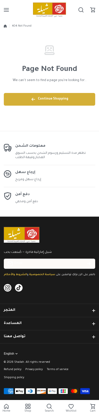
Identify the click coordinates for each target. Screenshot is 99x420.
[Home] (5, 26)
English (9, 353)
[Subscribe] (88, 264)
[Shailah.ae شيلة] (49, 10)
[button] (92, 9)
